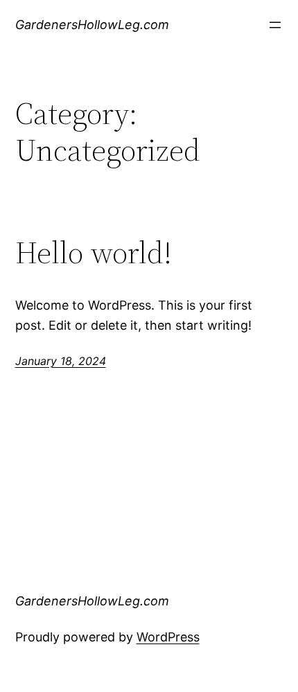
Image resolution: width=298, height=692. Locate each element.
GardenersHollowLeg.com (92, 24)
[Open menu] (275, 25)
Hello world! (93, 253)
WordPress (168, 637)
